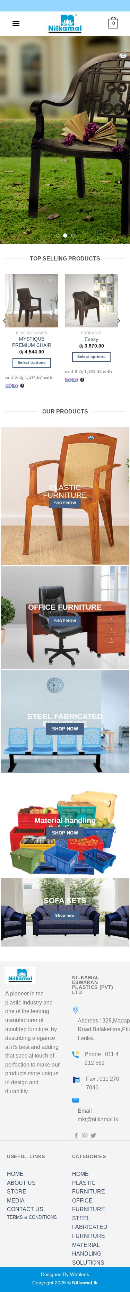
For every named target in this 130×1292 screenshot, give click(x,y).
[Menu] (16, 23)
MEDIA (16, 1201)
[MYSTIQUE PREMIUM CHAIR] (31, 300)
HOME (15, 1174)
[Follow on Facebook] (76, 1136)
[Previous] (4, 335)
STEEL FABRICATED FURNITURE (89, 1227)
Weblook (79, 1274)
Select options (32, 362)
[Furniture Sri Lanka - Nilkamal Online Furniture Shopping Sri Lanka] (65, 23)
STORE (16, 1192)
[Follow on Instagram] (84, 1136)
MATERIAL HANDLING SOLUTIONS (88, 1254)
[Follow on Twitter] (93, 1136)
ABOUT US (21, 1183)
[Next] (118, 335)
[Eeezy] (91, 300)
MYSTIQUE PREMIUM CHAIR (31, 342)
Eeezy (91, 339)
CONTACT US (25, 1209)
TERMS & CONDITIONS (32, 1217)
